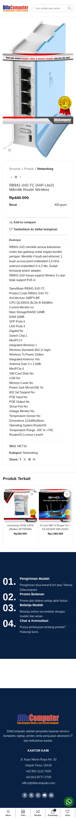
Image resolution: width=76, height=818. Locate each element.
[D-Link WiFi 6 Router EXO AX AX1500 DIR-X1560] (55, 505)
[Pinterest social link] (29, 459)
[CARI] (69, 8)
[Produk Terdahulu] (11, 177)
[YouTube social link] (44, 795)
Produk (29, 168)
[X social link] (24, 459)
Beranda (14, 168)
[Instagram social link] (38, 795)
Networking (45, 168)
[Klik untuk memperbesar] (10, 150)
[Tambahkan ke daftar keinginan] (32, 494)
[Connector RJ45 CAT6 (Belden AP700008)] (20, 505)
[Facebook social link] (20, 459)
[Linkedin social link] (34, 459)
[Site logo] (16, 8)
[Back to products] (16, 177)
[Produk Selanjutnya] (20, 177)
